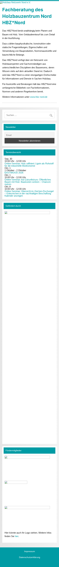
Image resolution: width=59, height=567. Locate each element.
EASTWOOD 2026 (14, 172)
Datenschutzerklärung (29, 557)
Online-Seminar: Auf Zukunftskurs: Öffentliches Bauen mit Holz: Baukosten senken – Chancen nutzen (28, 181)
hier (16, 536)
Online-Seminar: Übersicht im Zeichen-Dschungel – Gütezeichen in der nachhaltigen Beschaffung (29, 192)
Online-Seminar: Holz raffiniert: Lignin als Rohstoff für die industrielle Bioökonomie (29, 164)
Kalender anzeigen (14, 195)
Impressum (29, 551)
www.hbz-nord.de (38, 97)
